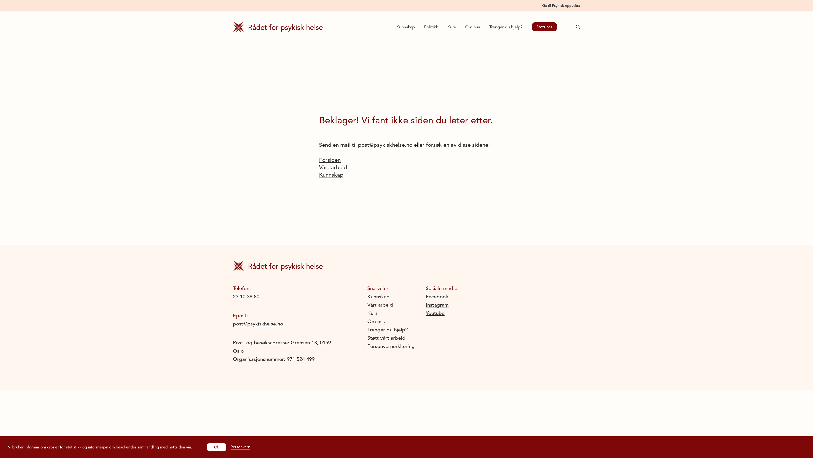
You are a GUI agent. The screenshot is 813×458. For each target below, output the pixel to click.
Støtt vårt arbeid (386, 338)
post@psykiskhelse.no (258, 324)
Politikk (431, 27)
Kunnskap (405, 27)
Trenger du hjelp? (506, 27)
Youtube (435, 313)
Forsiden (330, 160)
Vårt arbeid (333, 167)
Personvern (240, 446)
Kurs (451, 27)
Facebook (437, 296)
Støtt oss (544, 26)
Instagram (437, 305)
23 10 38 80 (246, 296)
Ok (216, 447)
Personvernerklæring (391, 346)
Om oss (472, 27)
